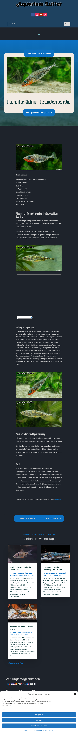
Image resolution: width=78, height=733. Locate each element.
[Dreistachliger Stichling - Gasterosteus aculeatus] (39, 170)
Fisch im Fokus (33, 53)
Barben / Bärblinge (16, 575)
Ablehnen (39, 720)
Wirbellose (24, 635)
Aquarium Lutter (36, 113)
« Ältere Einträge (15, 663)
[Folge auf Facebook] (33, 14)
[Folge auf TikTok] (45, 14)
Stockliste (58, 499)
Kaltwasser (46, 53)
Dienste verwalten (8, 709)
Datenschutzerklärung (40, 730)
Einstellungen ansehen (39, 726)
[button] (75, 694)
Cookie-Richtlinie (28, 730)
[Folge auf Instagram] (37, 14)
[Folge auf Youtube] (41, 14)
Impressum (51, 730)
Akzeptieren (39, 715)
